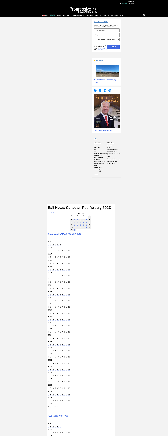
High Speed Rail (98, 168)
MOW (95, 145)
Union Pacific (111, 163)
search (144, 15)
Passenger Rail (98, 155)
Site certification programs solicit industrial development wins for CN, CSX (106, 81)
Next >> (111, 211)
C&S (95, 149)
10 (64, 251)
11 (66, 251)
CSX (108, 157)
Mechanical (97, 147)
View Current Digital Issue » (103, 131)
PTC (95, 151)
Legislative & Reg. (98, 157)
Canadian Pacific (112, 151)
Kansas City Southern (113, 159)
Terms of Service (100, 49)
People (95, 166)
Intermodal (97, 159)
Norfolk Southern (112, 161)
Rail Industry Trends (99, 161)
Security (96, 174)
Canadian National (112, 149)
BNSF (108, 147)
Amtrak (109, 145)
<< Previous (51, 212)
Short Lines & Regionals (100, 153)
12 (69, 251)
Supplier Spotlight (99, 164)
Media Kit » (130, 1)
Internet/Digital (98, 170)
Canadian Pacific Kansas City (114, 154)
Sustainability (98, 172)
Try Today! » (127, 3)
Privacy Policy (101, 48)
